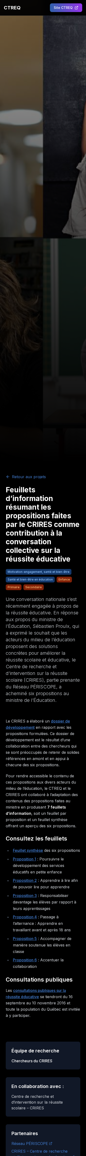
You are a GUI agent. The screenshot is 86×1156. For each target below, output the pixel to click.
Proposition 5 (25, 938)
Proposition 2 (25, 880)
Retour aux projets (29, 476)
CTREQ (12, 8)
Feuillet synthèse (28, 850)
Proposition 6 (25, 960)
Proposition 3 (25, 895)
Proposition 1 (24, 859)
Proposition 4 (25, 917)
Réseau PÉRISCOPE (29, 1143)
